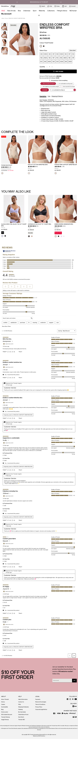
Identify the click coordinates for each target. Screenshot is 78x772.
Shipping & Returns (57, 96)
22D (57, 61)
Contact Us (21, 702)
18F (73, 58)
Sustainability (4, 707)
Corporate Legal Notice (41, 709)
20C (41, 61)
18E (69, 58)
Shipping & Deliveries (23, 707)
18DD (65, 58)
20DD (49, 61)
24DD (70, 61)
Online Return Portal (23, 714)
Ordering (20, 709)
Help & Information (23, 699)
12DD (45, 54)
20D (45, 61)
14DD (61, 54)
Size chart (73, 50)
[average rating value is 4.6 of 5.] (32, 167)
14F (69, 54)
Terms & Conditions (40, 704)
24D (66, 61)
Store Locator (4, 712)
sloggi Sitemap (5, 719)
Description (43, 96)
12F (53, 54)
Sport (34, 10)
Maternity (42, 10)
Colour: (46, 43)
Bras (19, 10)
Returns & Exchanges (40, 702)
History (3, 702)
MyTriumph (73, 10)
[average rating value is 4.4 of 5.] (44, 35)
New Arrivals (11, 10)
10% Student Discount (6, 714)
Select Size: (43, 50)
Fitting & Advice (62, 10)
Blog (2, 709)
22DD (61, 61)
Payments (37, 699)
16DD (45, 58)
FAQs (19, 704)
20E (53, 61)
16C (73, 54)
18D (61, 58)
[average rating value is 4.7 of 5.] (58, 226)
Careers (3, 704)
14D (57, 54)
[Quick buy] (24, 164)
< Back (2, 18)
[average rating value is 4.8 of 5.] (32, 226)
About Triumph (5, 699)
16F (53, 58)
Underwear (26, 10)
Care (49, 96)
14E (66, 54)
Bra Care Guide (22, 712)
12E (50, 54)
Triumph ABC (21, 719)
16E (50, 58)
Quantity (42, 67)
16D (41, 58)
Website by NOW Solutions (39, 736)
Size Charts (21, 717)
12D (41, 54)
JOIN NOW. (58, 76)
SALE (3, 10)
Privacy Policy (38, 707)
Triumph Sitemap (5, 717)
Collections (51, 10)
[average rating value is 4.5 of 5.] (5, 167)
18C (57, 58)
